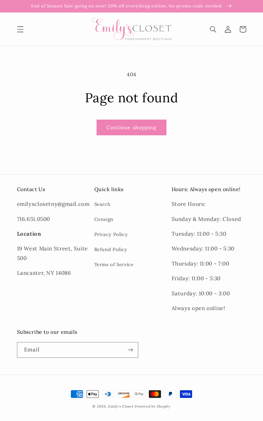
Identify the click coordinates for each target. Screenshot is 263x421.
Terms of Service (114, 264)
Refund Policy (110, 249)
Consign (104, 219)
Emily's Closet (120, 406)
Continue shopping (131, 127)
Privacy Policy (111, 234)
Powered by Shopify (152, 406)
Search (102, 204)
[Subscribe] (130, 350)
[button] (20, 29)
